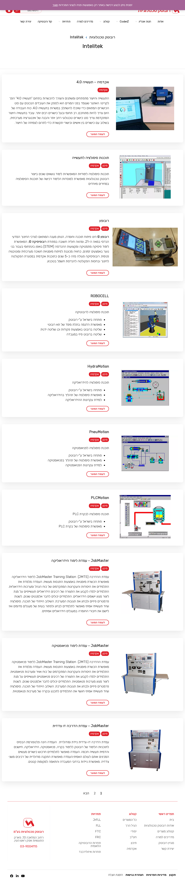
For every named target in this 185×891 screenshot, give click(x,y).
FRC (98, 837)
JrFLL (97, 820)
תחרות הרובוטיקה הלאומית (90, 844)
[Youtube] (22, 875)
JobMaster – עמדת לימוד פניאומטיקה (80, 645)
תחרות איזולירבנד (90, 852)
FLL (98, 825)
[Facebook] (11, 875)
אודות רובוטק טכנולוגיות (159, 825)
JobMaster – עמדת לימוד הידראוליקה (80, 560)
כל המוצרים (130, 820)
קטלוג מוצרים (165, 831)
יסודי (134, 831)
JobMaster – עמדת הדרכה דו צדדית (81, 726)
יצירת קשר (167, 848)
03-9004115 (28, 846)
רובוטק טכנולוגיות (154, 10)
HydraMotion (98, 366)
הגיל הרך (131, 825)
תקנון (172, 875)
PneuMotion (99, 432)
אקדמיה (103, 90)
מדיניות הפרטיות (156, 875)
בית (171, 820)
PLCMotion (100, 498)
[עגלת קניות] (9, 10)
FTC (98, 831)
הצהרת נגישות (134, 875)
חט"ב (133, 837)
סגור (55, 5)
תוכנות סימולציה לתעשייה (90, 157)
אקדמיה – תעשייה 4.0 (92, 82)
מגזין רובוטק (166, 843)
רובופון (104, 220)
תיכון (105, 165)
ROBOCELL (100, 296)
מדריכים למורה (165, 837)
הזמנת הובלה (115, 875)
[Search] (17, 10)
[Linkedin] (17, 875)
